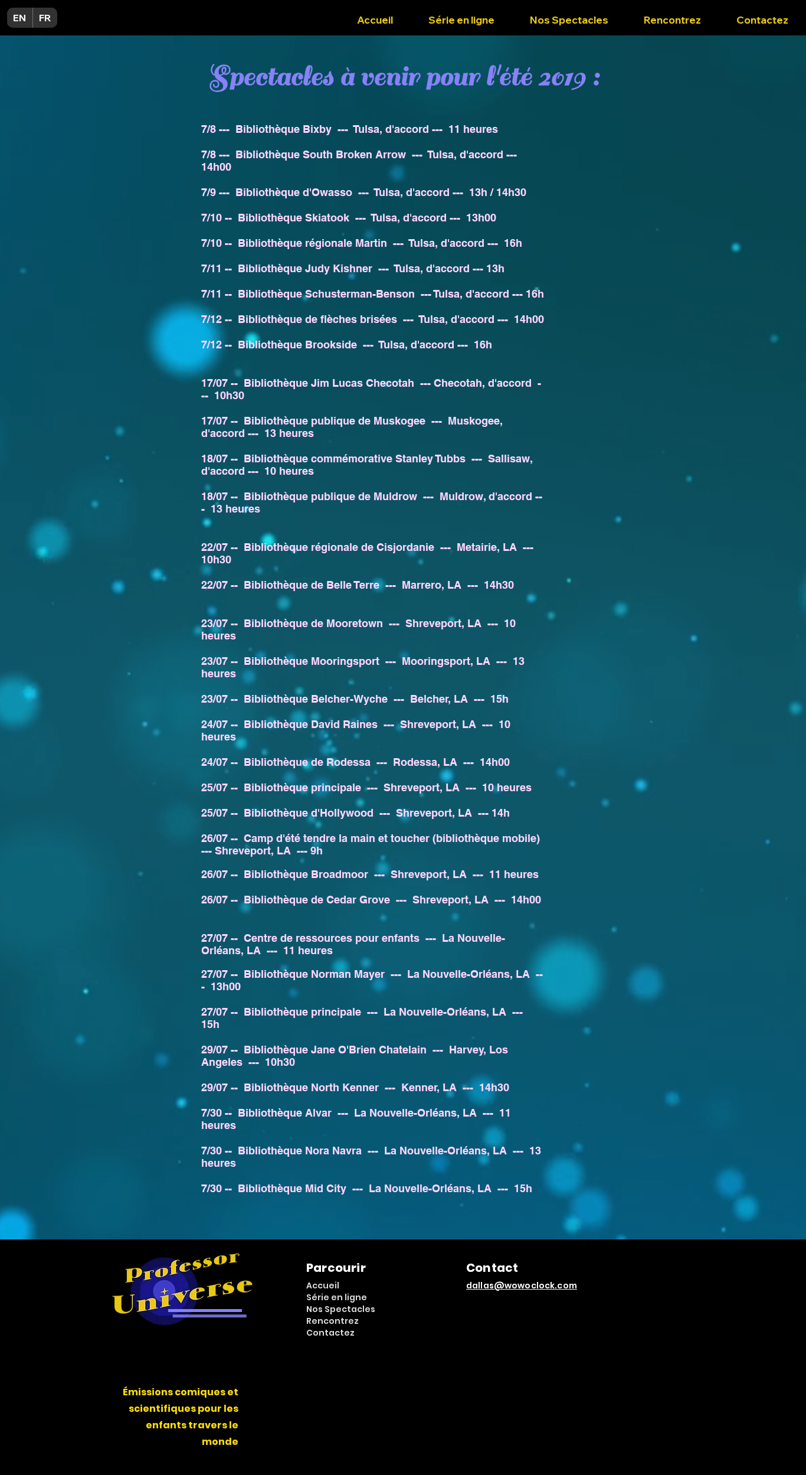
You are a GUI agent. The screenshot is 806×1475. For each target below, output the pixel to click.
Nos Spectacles (340, 1309)
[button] (569, 15)
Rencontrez (332, 1321)
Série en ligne (336, 1297)
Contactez (330, 1333)
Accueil (322, 1285)
